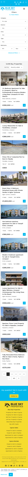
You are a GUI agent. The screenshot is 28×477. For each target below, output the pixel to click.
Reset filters (15, 14)
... (9, 378)
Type (2, 38)
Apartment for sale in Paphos (14, 437)
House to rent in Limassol (14, 444)
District (3, 25)
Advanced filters (13, 53)
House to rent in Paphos (14, 446)
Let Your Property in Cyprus (14, 419)
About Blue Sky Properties (14, 421)
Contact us (14, 396)
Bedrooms (4, 45)
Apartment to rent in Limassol (14, 448)
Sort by (7, 67)
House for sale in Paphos (14, 433)
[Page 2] (18, 378)
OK (11, 474)
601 (14, 378)
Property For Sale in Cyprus (14, 412)
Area (2, 31)
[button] (14, 21)
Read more (4, 474)
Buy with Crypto (14, 424)
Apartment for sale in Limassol (14, 435)
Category (3, 18)
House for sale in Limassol (14, 430)
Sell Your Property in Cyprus (14, 417)
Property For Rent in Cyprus (14, 415)
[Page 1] (4, 374)
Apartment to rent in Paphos (14, 451)
